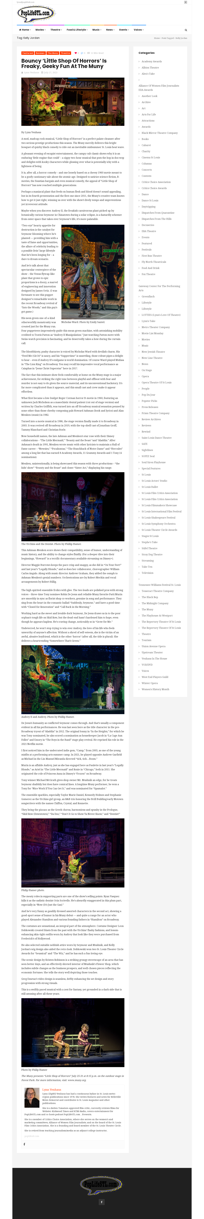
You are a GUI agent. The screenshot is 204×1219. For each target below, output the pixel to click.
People (145, 388)
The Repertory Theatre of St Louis (161, 621)
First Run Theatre (152, 255)
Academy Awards (152, 61)
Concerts (147, 169)
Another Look (149, 96)
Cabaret (146, 145)
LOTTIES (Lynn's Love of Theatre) (161, 315)
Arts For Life (149, 114)
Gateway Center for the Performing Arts (159, 288)
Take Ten (147, 566)
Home (25, 29)
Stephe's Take (150, 542)
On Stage (147, 370)
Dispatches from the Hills (156, 219)
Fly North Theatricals (154, 262)
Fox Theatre (148, 274)
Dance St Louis (150, 200)
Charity (146, 151)
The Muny (53, 53)
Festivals (146, 249)
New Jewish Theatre (153, 351)
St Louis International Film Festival (161, 511)
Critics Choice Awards (154, 188)
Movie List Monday (152, 333)
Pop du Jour (148, 394)
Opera (145, 376)
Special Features (151, 468)
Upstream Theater (152, 652)
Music (96, 29)
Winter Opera (150, 683)
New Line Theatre (152, 358)
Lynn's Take (148, 321)
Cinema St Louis (151, 157)
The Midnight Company (155, 603)
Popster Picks (149, 401)
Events (123, 29)
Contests (146, 176)
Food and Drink (150, 268)
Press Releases (150, 407)
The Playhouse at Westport (157, 615)
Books (145, 139)
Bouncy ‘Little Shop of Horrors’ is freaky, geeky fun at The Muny (64, 63)
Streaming (148, 560)
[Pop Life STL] (36, 15)
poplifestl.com (31, 1136)
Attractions (148, 120)
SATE (145, 444)
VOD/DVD (147, 664)
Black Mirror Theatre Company (160, 133)
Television (147, 573)
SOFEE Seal (148, 456)
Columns (147, 163)
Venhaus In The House (154, 658)
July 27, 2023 (50, 72)
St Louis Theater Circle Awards (159, 530)
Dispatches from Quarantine (158, 212)
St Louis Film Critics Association (160, 493)
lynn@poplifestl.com (25, 2)
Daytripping (148, 206)
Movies (40, 29)
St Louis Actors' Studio (154, 480)
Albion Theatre (150, 67)
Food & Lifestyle (76, 29)
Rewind (146, 431)
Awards (146, 126)
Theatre (55, 29)
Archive (146, 102)
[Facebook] (24, 1144)
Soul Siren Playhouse (154, 462)
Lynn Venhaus (31, 72)
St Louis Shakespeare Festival (158, 517)
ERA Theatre (149, 231)
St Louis (146, 474)
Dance (145, 194)
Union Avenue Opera (153, 646)
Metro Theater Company (156, 327)
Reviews (40, 53)
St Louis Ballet (150, 487)
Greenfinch (148, 296)
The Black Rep (150, 597)
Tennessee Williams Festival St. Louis (160, 585)
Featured (28, 53)
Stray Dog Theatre (152, 554)
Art (143, 108)
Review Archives (151, 419)
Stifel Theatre (149, 548)
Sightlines (147, 450)
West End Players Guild (155, 677)
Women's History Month (155, 689)
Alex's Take (148, 73)
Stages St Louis (150, 536)
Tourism (146, 640)
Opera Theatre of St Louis (156, 382)
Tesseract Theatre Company (158, 591)
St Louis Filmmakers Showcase (159, 505)
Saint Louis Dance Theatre (157, 437)
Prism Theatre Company (156, 413)
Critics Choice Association (156, 182)
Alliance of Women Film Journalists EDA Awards (159, 87)
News (109, 29)
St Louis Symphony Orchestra (158, 523)
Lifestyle (147, 302)
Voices (138, 29)
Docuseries (148, 225)
